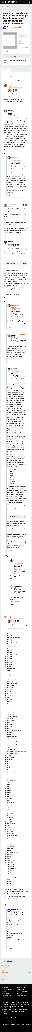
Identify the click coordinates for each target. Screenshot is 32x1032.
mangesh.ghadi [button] (12, 204)
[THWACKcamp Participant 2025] (16, 621)
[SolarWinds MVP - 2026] (11, 90)
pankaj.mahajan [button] (18, 586)
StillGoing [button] (14, 368)
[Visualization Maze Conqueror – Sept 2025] (13, 621)
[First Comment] (23, 205)
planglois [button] (10, 615)
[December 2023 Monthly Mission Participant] (11, 114)
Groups (3, 974)
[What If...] (16, 90)
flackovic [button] (10, 110)
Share (5, 51)
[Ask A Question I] (15, 588)
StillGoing (17, 601)
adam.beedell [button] (11, 84)
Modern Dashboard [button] (21, 60)
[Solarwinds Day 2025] (18, 621)
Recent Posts (5, 968)
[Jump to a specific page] (27, 80)
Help (3, 977)
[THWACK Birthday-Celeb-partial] (9, 114)
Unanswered (16, 972)
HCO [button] (5, 62)
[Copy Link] (27, 31)
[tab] (5, 70)
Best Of (3, 979)
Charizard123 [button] (14, 909)
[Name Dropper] (9, 245)
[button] (4, 27)
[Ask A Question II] (20, 27)
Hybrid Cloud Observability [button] (9, 60)
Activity (3, 970)
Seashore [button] (10, 241)
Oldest (9, 77)
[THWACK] (11, 1)
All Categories (5, 965)
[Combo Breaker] (9, 90)
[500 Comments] (13, 245)
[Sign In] (29, 2)
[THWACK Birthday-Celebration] (18, 245)
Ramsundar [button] (10, 27)
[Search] (26, 2)
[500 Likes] (13, 90)
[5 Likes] (12, 373)
